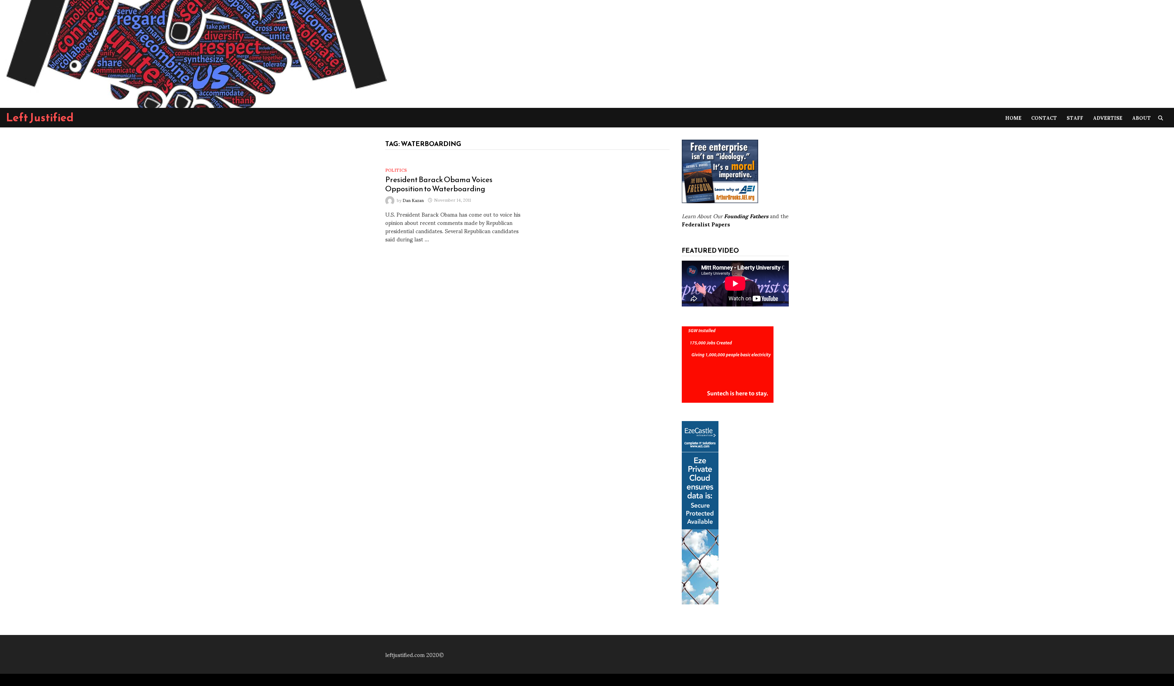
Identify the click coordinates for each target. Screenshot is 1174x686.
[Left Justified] (195, 53)
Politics (396, 169)
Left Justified (40, 117)
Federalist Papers (706, 224)
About (1141, 117)
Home (1013, 117)
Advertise (1107, 117)
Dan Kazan (413, 199)
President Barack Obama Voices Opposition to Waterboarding (439, 184)
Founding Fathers (746, 215)
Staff (1075, 117)
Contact (1044, 117)
